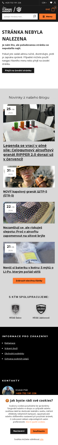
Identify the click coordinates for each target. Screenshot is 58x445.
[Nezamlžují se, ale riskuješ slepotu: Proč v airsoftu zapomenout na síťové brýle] (29, 212)
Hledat (35, 16)
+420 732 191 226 (13, 3)
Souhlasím (39, 431)
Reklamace (10, 343)
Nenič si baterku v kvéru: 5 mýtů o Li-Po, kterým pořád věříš (28, 269)
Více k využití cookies (35, 422)
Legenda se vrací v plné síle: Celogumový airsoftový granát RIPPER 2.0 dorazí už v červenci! (28, 152)
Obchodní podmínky (14, 353)
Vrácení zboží (11, 348)
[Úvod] (12, 9)
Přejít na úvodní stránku (18, 70)
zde (41, 439)
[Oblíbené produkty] (51, 2)
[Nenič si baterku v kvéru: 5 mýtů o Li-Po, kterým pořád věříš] (29, 252)
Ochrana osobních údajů (17, 358)
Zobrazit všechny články (29, 280)
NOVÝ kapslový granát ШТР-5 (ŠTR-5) (25, 193)
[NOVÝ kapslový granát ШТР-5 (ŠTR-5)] (29, 176)
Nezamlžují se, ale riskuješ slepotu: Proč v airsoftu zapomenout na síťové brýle (24, 231)
